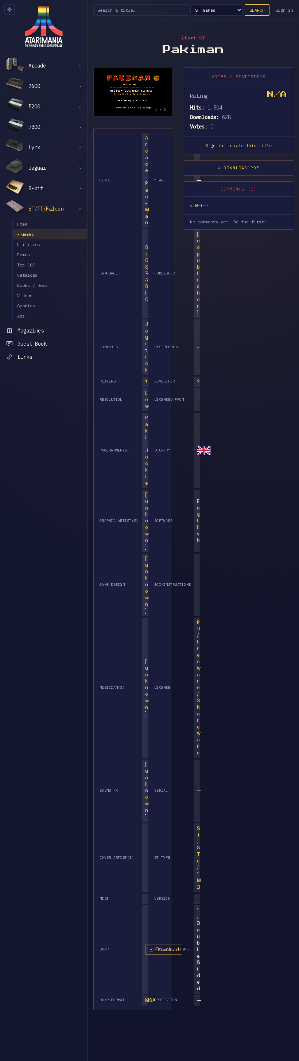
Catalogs (27, 275)
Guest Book (32, 344)
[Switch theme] (9, 9)
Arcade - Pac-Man (147, 180)
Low (147, 400)
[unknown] (147, 521)
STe (198, 854)
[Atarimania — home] (43, 26)
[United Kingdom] (204, 450)
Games (25, 234)
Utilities (28, 244)
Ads (21, 316)
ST (198, 831)
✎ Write (199, 205)
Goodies (26, 305)
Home (22, 224)
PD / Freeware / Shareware (199, 687)
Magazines (31, 330)
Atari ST (193, 38)
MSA (150, 1000)
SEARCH (257, 10)
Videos (24, 295)
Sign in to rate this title (238, 145)
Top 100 (26, 265)
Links (25, 357)
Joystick (146, 347)
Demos (23, 254)
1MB (199, 880)
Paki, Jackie (146, 450)
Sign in (284, 10)
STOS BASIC (146, 273)
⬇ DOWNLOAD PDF (239, 167)
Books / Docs (32, 285)
